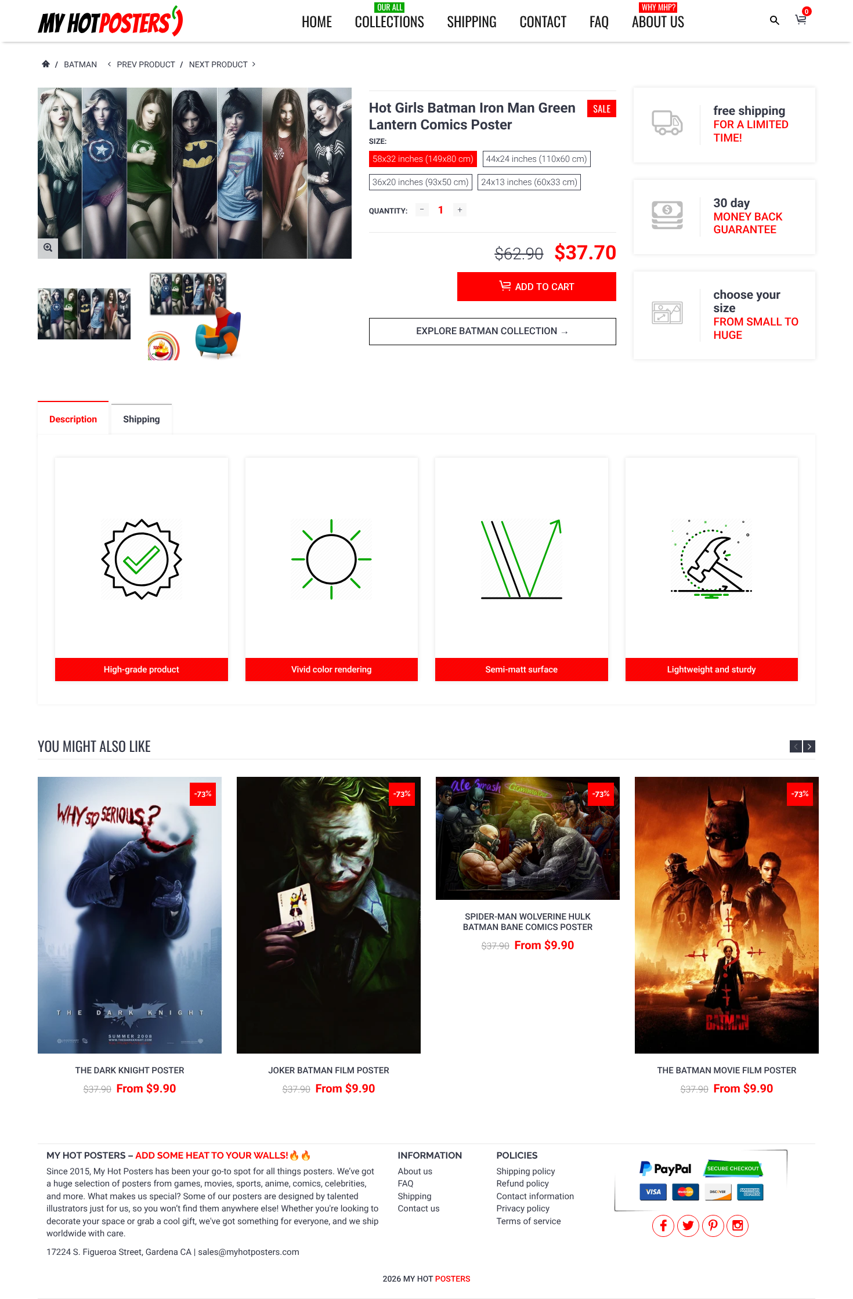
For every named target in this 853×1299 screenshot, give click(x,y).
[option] (84, 313)
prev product (148, 65)
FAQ (599, 20)
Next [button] (809, 746)
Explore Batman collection (487, 331)
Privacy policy (523, 1208)
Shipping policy (526, 1171)
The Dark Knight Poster (130, 1070)
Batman (80, 65)
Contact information (535, 1196)
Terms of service (529, 1221)
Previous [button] (796, 746)
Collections (389, 16)
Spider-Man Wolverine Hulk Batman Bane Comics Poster (528, 921)
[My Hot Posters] (110, 21)
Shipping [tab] (141, 419)
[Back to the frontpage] (45, 65)
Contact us (419, 1208)
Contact (542, 20)
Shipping (472, 20)
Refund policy (523, 1183)
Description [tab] (73, 419)
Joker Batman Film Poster (328, 1070)
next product (220, 65)
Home (317, 20)
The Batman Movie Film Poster (726, 1070)
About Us (658, 16)
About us (415, 1171)
